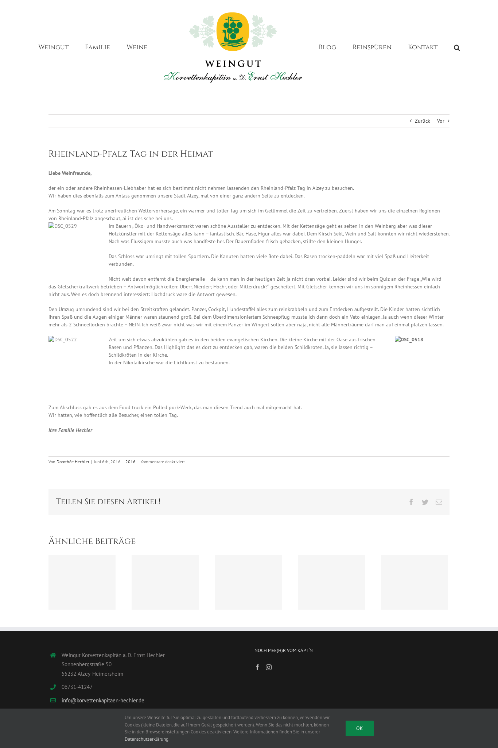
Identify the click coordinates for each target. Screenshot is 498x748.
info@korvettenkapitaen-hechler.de (103, 700)
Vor (440, 121)
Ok (359, 728)
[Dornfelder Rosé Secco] (414, 582)
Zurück (422, 121)
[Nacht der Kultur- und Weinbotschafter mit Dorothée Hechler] (331, 582)
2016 (130, 461)
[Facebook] (257, 667)
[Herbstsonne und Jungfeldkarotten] (165, 582)
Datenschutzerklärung (146, 739)
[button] (427, 47)
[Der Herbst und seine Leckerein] (248, 582)
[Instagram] (269, 667)
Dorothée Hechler (73, 461)
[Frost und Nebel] (82, 582)
